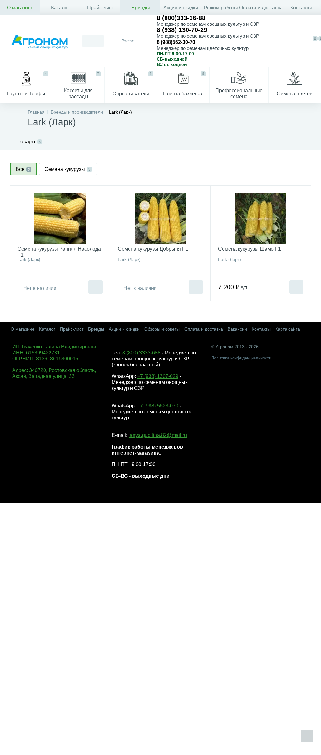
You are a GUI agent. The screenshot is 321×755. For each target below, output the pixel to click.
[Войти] (298, 41)
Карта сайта (287, 329)
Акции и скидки (180, 7)
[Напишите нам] (284, 41)
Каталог (60, 7)
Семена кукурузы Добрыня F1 (153, 249)
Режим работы (221, 7)
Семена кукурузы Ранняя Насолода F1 (59, 252)
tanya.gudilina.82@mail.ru (158, 435)
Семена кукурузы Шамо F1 (249, 249)
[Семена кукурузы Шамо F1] (260, 218)
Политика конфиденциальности (241, 358)
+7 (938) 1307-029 (157, 376)
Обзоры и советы (162, 329)
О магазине (20, 7)
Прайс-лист (100, 7)
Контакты (301, 7)
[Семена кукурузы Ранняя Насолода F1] (60, 218)
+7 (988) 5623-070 (157, 405)
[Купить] (95, 287)
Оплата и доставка (261, 7)
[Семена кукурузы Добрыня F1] (160, 218)
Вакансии (237, 329)
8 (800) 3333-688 (141, 352)
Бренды (140, 7)
